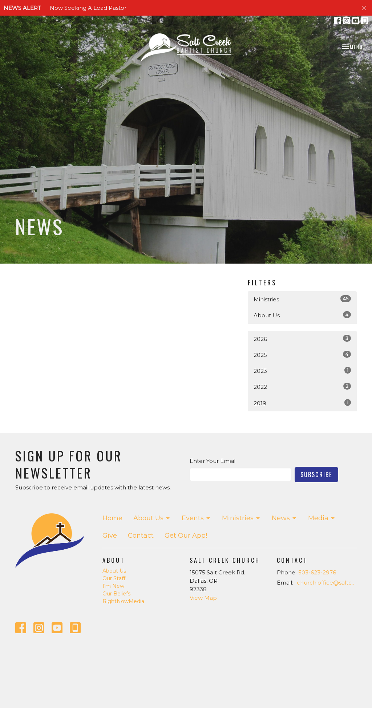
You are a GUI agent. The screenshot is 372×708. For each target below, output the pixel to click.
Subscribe (316, 474)
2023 (301, 370)
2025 (301, 354)
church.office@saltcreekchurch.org (327, 582)
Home (112, 518)
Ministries (301, 299)
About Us (301, 315)
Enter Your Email (212, 460)
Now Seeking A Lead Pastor (88, 7)
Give (109, 536)
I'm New (113, 586)
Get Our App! (186, 536)
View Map (203, 597)
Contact (141, 536)
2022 (301, 386)
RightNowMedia (123, 601)
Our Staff (113, 578)
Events (193, 518)
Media (318, 518)
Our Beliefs (116, 593)
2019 (301, 403)
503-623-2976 (317, 572)
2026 (301, 338)
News (281, 518)
